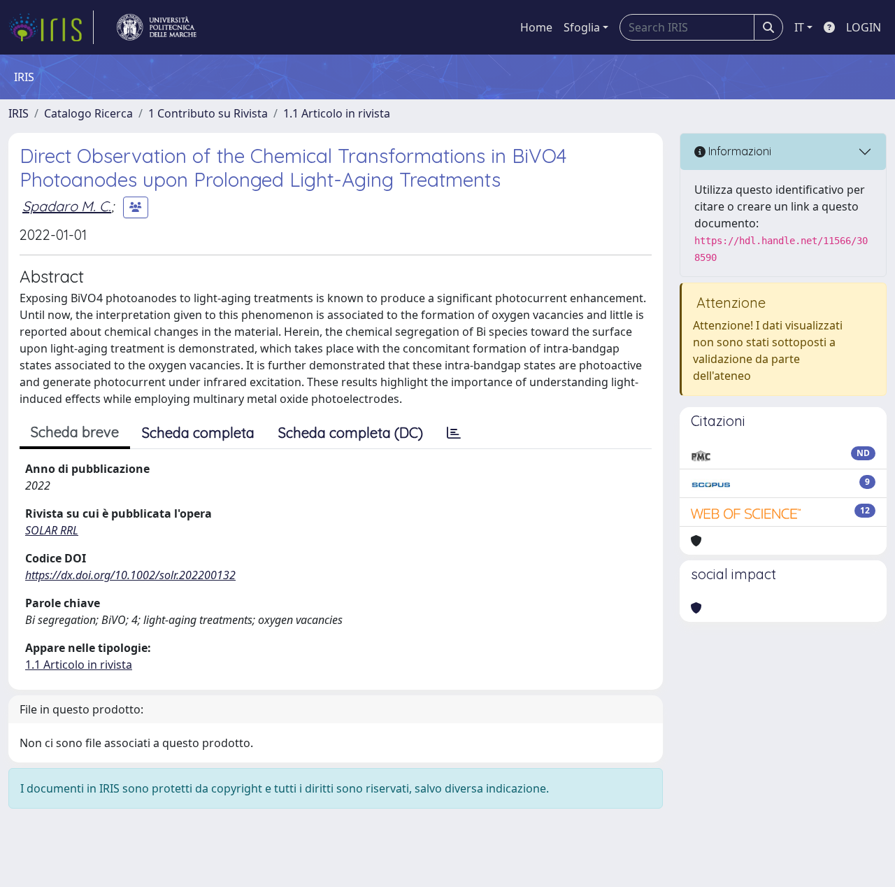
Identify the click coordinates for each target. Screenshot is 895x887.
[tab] (454, 433)
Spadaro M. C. (66, 206)
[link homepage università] (156, 27)
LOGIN (863, 27)
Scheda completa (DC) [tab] (350, 432)
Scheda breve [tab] (75, 432)
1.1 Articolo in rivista (336, 113)
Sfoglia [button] (582, 27)
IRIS (18, 113)
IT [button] (799, 27)
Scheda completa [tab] (198, 432)
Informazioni (738, 151)
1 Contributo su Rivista (208, 113)
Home (536, 27)
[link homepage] (51, 27)
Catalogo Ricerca (88, 113)
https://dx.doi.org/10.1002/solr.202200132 (130, 575)
